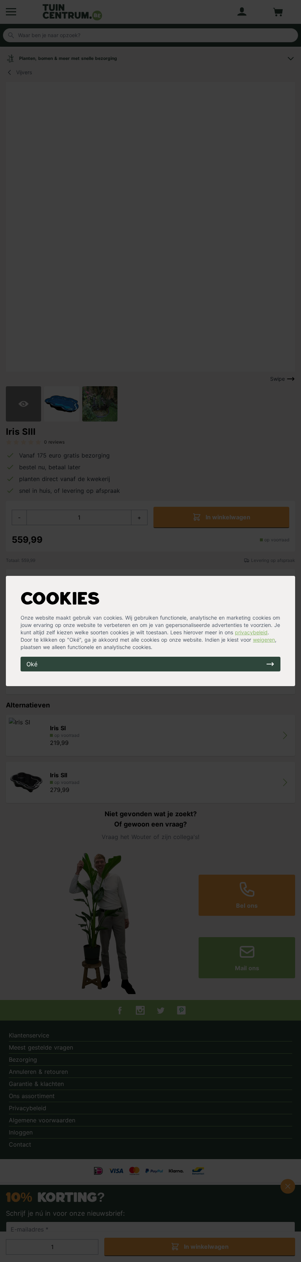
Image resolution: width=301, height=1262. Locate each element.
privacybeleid (251, 632)
